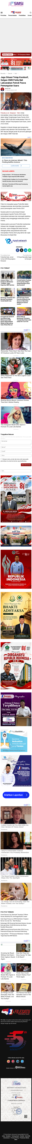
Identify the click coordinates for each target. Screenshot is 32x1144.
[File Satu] (16, 12)
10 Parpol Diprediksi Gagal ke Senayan (24, 257)
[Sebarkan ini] (17, 250)
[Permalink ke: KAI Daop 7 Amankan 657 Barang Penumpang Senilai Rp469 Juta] (8, 292)
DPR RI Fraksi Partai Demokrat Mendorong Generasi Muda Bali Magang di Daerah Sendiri (23, 301)
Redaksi (8, 1136)
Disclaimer (7, 1137)
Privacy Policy (15, 1137)
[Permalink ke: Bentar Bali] (2, 89)
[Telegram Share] (25, 250)
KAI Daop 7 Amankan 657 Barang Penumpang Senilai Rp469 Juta (8, 299)
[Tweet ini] (21, 250)
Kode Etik (27, 1136)
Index (3, 1136)
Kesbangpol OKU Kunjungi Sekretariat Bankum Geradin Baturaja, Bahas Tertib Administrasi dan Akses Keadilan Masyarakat (16, 925)
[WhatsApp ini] (29, 250)
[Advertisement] (16, 35)
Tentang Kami (15, 1136)
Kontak (22, 1136)
